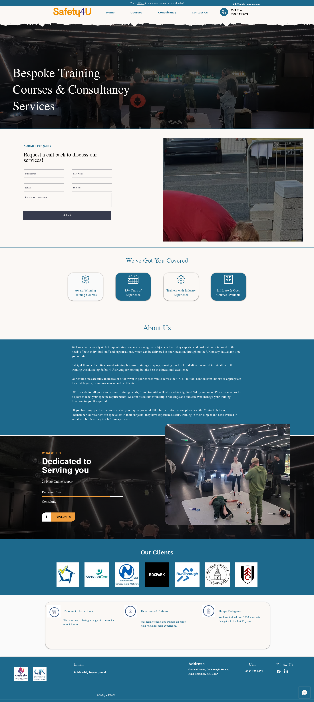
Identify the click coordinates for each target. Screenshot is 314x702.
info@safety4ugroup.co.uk (246, 3)
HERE (140, 3)
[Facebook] (278, 671)
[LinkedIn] (286, 671)
